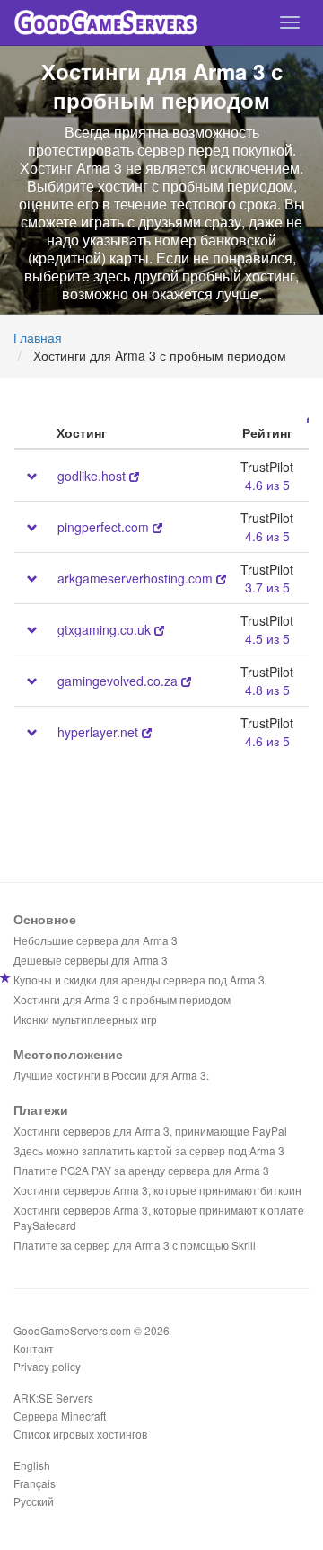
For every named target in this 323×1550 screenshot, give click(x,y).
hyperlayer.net (97, 732)
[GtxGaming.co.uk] (159, 629)
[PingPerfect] (157, 527)
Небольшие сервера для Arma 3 (95, 940)
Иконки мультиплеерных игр (85, 1019)
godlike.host (91, 476)
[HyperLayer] (147, 732)
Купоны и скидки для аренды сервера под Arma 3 (139, 979)
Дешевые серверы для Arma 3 (90, 959)
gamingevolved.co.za (117, 681)
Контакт (33, 1348)
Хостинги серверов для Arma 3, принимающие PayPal (150, 1130)
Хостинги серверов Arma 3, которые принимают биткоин (157, 1190)
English (31, 1465)
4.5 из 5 (267, 638)
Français (34, 1483)
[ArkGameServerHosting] (221, 578)
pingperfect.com (103, 527)
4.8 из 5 (267, 690)
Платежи (40, 1109)
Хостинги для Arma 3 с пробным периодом (122, 999)
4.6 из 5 (267, 485)
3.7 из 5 (267, 587)
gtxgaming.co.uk (104, 629)
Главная (37, 337)
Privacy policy (47, 1366)
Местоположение (68, 1054)
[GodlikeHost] (134, 476)
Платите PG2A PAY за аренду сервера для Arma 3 (141, 1170)
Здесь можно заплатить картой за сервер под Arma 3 (148, 1150)
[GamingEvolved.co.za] (186, 681)
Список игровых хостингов (80, 1433)
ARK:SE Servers (53, 1397)
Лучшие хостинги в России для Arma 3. (111, 1074)
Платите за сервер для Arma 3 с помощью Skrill (134, 1244)
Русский (33, 1501)
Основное (44, 919)
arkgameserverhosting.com (135, 578)
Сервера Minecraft (59, 1415)
